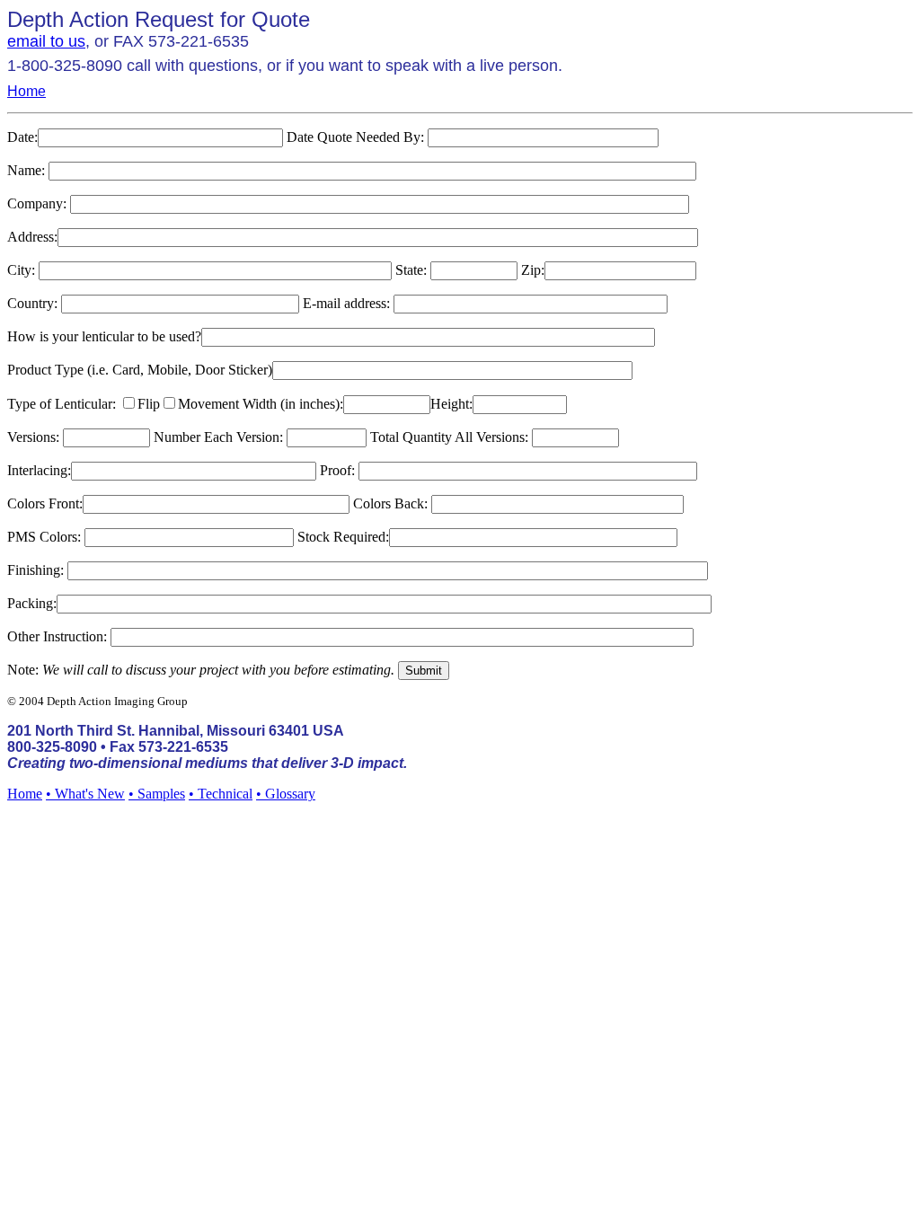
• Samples (156, 793)
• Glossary (285, 793)
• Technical (220, 793)
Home (26, 91)
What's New (90, 793)
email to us (46, 41)
